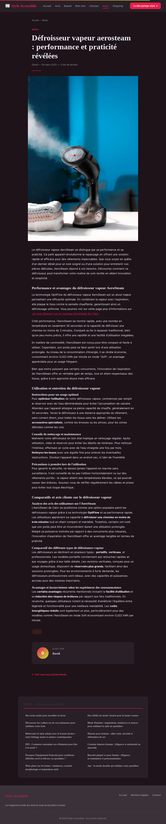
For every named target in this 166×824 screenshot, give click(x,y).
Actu (57, 6)
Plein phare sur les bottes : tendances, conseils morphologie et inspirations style (48, 767)
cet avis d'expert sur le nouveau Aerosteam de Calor (65, 313)
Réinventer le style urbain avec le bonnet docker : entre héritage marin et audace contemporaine (50, 735)
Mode (106, 6)
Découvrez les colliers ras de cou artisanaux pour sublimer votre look (50, 724)
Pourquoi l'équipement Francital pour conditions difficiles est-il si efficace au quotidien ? (49, 757)
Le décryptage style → (145, 5)
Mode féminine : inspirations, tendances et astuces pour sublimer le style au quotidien (113, 724)
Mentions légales (139, 795)
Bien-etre (80, 6)
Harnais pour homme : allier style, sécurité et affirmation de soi (110, 735)
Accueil (47, 6)
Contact (156, 795)
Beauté (67, 6)
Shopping (118, 6)
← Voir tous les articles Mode (49, 674)
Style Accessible (20, 6)
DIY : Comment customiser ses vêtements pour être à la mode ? (51, 746)
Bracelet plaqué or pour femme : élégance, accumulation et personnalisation (109, 757)
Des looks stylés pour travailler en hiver (45, 715)
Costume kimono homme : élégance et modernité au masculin (114, 746)
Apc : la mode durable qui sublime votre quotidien (113, 765)
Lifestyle (94, 6)
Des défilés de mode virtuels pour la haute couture (113, 715)
